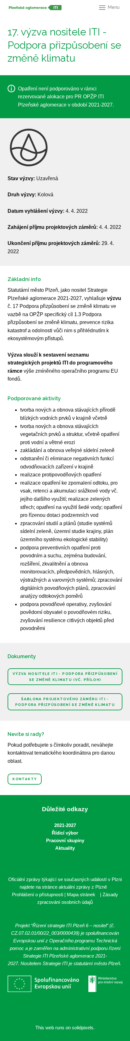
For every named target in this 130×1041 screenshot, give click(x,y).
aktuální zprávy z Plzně (83, 887)
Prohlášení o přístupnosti (37, 894)
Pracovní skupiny (65, 840)
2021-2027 (65, 825)
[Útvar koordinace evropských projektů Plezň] (35, 7)
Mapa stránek (81, 894)
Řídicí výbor (65, 833)
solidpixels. (83, 1027)
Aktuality (65, 848)
